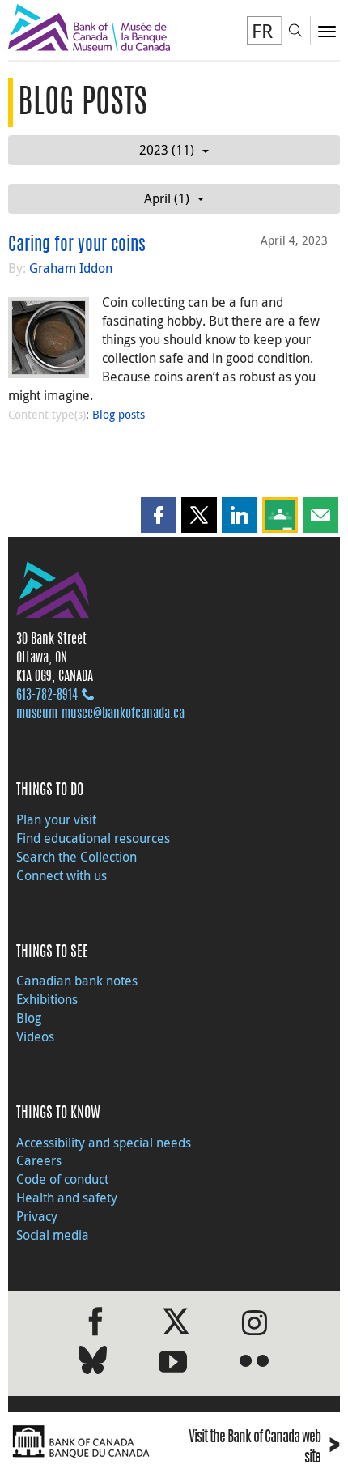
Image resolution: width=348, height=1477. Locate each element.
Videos (35, 1036)
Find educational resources (93, 838)
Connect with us (61, 875)
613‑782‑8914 (47, 695)
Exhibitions (47, 999)
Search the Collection (76, 857)
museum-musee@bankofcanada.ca (100, 714)
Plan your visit (56, 819)
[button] (158, 515)
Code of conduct (62, 1179)
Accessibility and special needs (103, 1142)
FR (262, 31)
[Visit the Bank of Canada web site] (87, 1441)
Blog (28, 1018)
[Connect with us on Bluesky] (92, 1363)
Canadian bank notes (77, 981)
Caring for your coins (77, 245)
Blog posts (118, 414)
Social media (52, 1235)
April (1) (166, 198)
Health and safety (66, 1198)
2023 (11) (166, 150)
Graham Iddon (70, 268)
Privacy (36, 1216)
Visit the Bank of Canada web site (264, 1447)
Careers (39, 1160)
